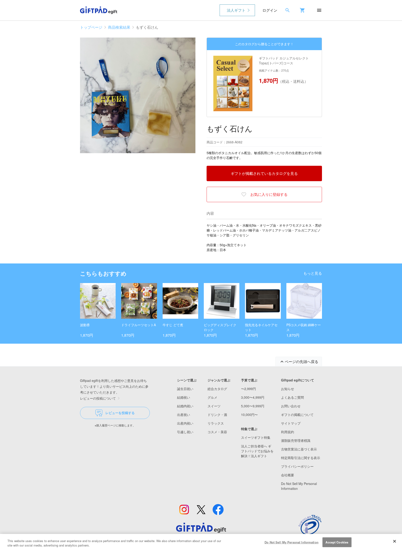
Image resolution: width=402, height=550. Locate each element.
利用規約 (287, 431)
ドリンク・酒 (217, 414)
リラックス (216, 423)
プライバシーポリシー (297, 466)
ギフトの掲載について (297, 414)
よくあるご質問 (292, 397)
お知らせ (287, 388)
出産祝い (183, 414)
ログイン (269, 10)
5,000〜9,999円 (252, 406)
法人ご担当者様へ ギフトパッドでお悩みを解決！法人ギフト (257, 451)
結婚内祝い (185, 406)
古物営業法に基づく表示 (299, 449)
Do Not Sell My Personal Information (291, 542)
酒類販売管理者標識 (295, 440)
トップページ (91, 27)
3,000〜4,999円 (252, 397)
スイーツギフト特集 (255, 437)
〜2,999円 (248, 388)
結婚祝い (183, 397)
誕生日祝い (185, 388)
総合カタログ (217, 388)
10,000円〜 (249, 414)
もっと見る (312, 273)
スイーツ (214, 406)
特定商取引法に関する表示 (300, 457)
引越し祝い (185, 431)
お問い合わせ (291, 406)
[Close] (394, 541)
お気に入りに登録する (269, 194)
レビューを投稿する (120, 412)
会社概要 (287, 475)
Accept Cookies (336, 542)
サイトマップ (291, 423)
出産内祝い (185, 423)
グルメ (212, 397)
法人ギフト (236, 10)
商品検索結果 (119, 27)
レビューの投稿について (98, 398)
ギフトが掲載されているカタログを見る (264, 173)
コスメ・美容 (217, 431)
